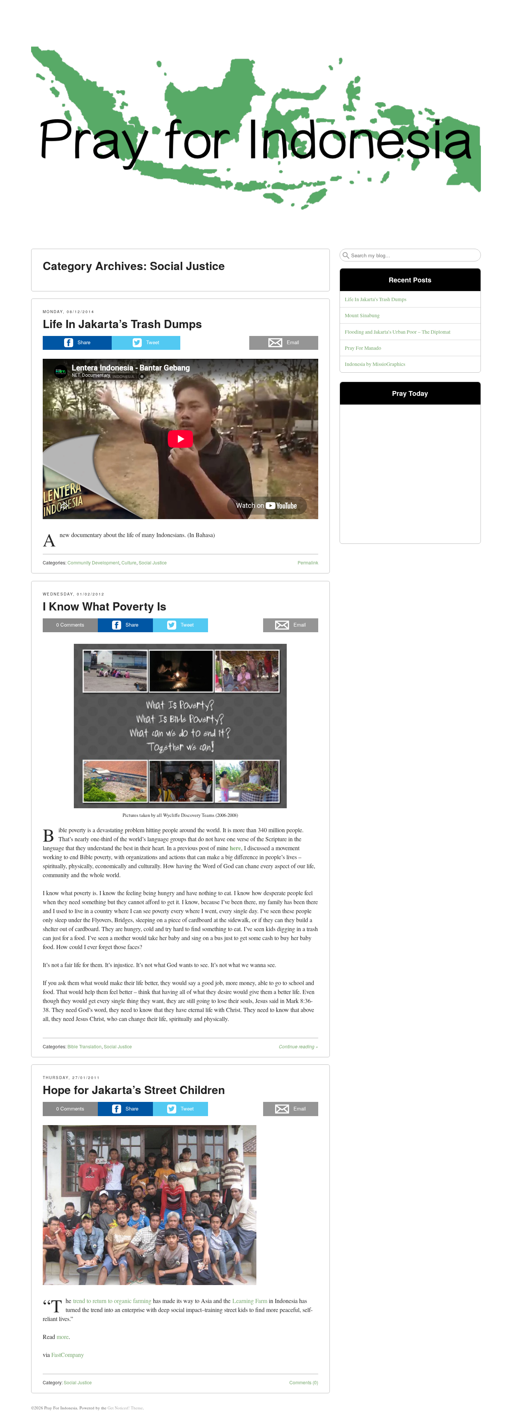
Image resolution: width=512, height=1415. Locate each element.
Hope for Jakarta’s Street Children (134, 1089)
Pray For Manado (363, 347)
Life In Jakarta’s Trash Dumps (122, 323)
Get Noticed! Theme (125, 1408)
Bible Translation (84, 1046)
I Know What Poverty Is (104, 606)
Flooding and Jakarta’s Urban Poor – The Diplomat (398, 331)
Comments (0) (303, 1382)
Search (346, 255)
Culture (128, 562)
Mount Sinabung (362, 315)
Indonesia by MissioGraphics (375, 363)
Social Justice (153, 562)
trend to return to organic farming (112, 1301)
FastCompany (67, 1354)
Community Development (93, 562)
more (63, 1336)
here (235, 847)
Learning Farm (249, 1301)
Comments (70, 624)
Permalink (308, 562)
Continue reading (298, 1046)
